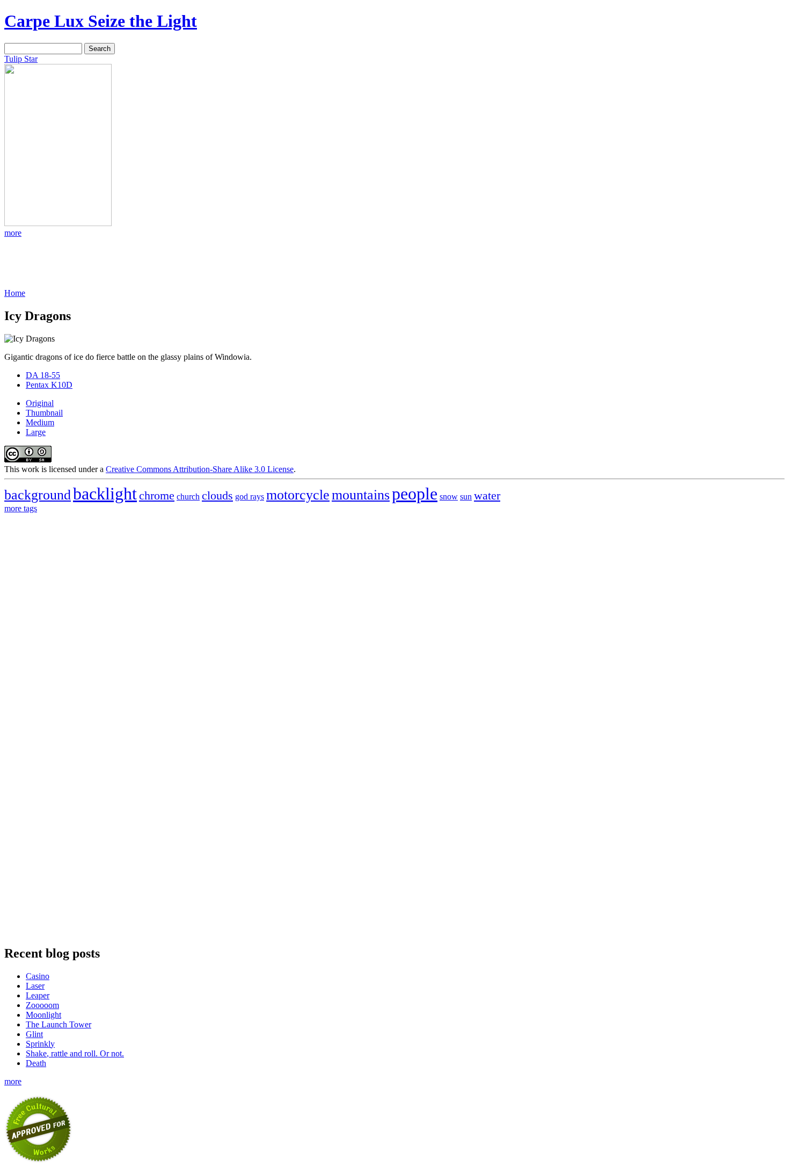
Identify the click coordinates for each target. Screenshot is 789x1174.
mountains (361, 495)
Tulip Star (21, 58)
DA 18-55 (43, 375)
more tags (20, 508)
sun (466, 496)
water (487, 495)
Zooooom (42, 1005)
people (414, 493)
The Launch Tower (58, 1024)
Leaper (37, 995)
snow (449, 496)
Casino (37, 976)
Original (40, 403)
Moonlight (43, 1014)
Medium (40, 422)
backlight (105, 493)
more (12, 232)
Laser (35, 985)
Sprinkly (40, 1043)
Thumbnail (44, 412)
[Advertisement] (47, 262)
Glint (34, 1034)
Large (36, 432)
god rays (249, 496)
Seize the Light (100, 21)
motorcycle (298, 495)
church (188, 496)
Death (36, 1063)
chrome (156, 495)
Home (14, 293)
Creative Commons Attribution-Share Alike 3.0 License (200, 469)
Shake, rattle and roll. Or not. (75, 1053)
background (37, 495)
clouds (217, 495)
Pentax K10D (49, 384)
